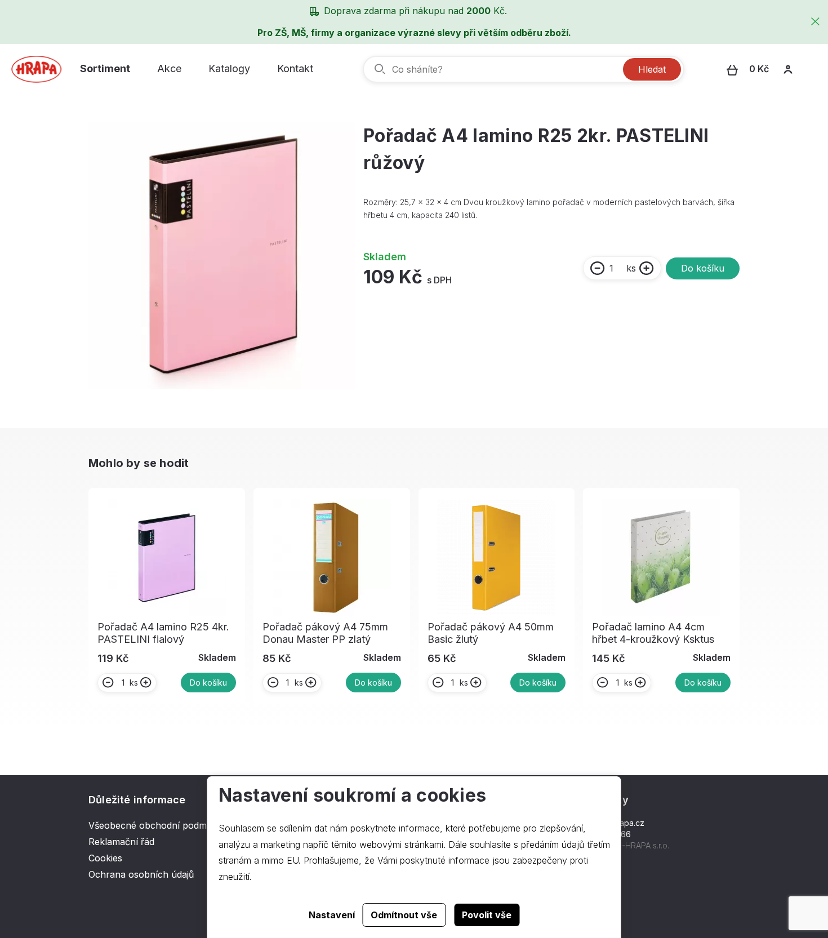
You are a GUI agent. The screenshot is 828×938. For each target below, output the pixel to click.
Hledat (652, 69)
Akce (169, 68)
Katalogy (229, 68)
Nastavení (332, 915)
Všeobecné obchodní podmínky (156, 825)
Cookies (105, 858)
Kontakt (295, 68)
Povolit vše (486, 915)
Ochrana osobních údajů (141, 874)
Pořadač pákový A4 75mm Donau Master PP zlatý (325, 633)
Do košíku (702, 268)
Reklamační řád (121, 841)
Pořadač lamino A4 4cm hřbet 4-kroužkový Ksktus (653, 633)
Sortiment (105, 68)
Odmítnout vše (404, 915)
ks (631, 268)
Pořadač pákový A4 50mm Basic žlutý (491, 633)
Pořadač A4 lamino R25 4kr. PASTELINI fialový (163, 633)
